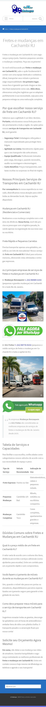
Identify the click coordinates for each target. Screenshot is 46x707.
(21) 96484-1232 (34, 280)
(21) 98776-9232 (24, 345)
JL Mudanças (13, 697)
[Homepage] (23, 8)
